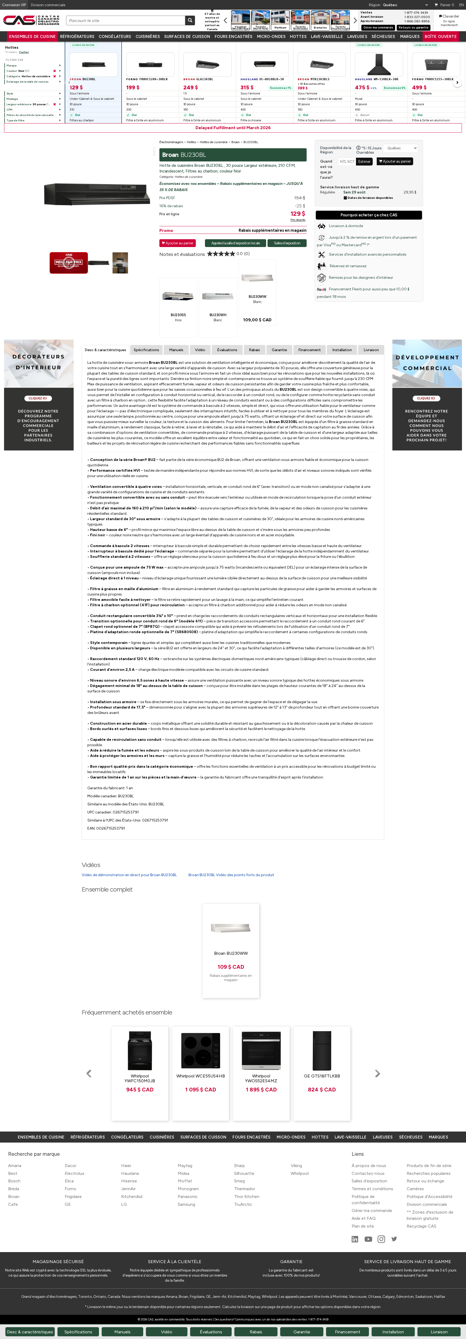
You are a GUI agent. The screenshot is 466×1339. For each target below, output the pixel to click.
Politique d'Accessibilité (430, 1196)
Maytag (185, 1165)
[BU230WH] (218, 296)
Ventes (366, 12)
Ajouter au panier (177, 243)
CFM (9, 109)
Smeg (239, 1180)
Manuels (176, 350)
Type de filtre (15, 120)
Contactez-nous (368, 1173)
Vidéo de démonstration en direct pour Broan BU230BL (129, 875)
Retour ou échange (425, 1180)
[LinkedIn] (355, 1241)
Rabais (254, 350)
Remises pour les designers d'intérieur (361, 277)
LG (124, 1204)
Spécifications (146, 350)
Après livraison (372, 21)
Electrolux (74, 1173)
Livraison (371, 350)
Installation (342, 350)
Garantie (279, 350)
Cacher (24, 52)
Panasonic (188, 1196)
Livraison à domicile (346, 226)
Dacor (70, 1165)
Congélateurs (115, 36)
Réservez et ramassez (347, 266)
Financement (309, 350)
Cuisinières (148, 36)
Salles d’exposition (369, 1180)
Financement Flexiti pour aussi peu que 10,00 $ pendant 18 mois (363, 293)
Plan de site (363, 1226)
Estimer (364, 161)
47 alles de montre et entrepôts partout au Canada (212, 21)
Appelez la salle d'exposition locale (235, 243)
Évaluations (227, 350)
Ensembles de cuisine (32, 36)
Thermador (244, 1188)
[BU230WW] (257, 277)
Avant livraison (372, 17)
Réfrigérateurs (77, 36)
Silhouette (244, 1173)
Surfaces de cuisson (187, 36)
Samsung (186, 1204)
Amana (14, 1165)
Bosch (14, 1180)
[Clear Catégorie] (54, 76)
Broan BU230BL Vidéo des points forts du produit (231, 875)
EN (461, 5)
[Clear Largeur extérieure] (54, 104)
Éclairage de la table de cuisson (27, 81)
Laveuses (357, 36)
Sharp (239, 1165)
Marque (11, 65)
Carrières (415, 1188)
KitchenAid (131, 1196)
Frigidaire (73, 1196)
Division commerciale (427, 1204)
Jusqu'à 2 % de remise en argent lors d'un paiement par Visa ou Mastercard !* (367, 241)
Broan (13, 1196)
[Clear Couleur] (54, 71)
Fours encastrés (234, 36)
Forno (70, 1188)
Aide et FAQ (364, 1218)
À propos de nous (369, 1165)
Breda (13, 1188)
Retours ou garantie (414, 27)
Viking (296, 1165)
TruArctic (243, 1204)
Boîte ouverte (441, 36)
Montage (12, 99)
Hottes (298, 36)
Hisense (129, 1180)
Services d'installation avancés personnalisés (367, 254)
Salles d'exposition (287, 243)
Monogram (188, 1188)
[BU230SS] (178, 296)
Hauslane (130, 1173)
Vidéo (200, 350)
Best (12, 1173)
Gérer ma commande (378, 27)
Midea (183, 1173)
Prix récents (297, 219)
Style (9, 93)
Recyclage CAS (421, 1226)
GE (68, 1204)
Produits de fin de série (429, 1165)
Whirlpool (300, 1173)
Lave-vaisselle (327, 36)
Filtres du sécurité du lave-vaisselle (30, 115)
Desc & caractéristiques (105, 350)
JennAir (128, 1188)
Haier (126, 1165)
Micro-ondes (271, 36)
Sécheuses (383, 36)
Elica (69, 1180)
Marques (410, 36)
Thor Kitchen (246, 1196)
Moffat (185, 1180)
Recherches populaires (429, 1173)
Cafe (13, 1204)
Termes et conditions (372, 1188)
